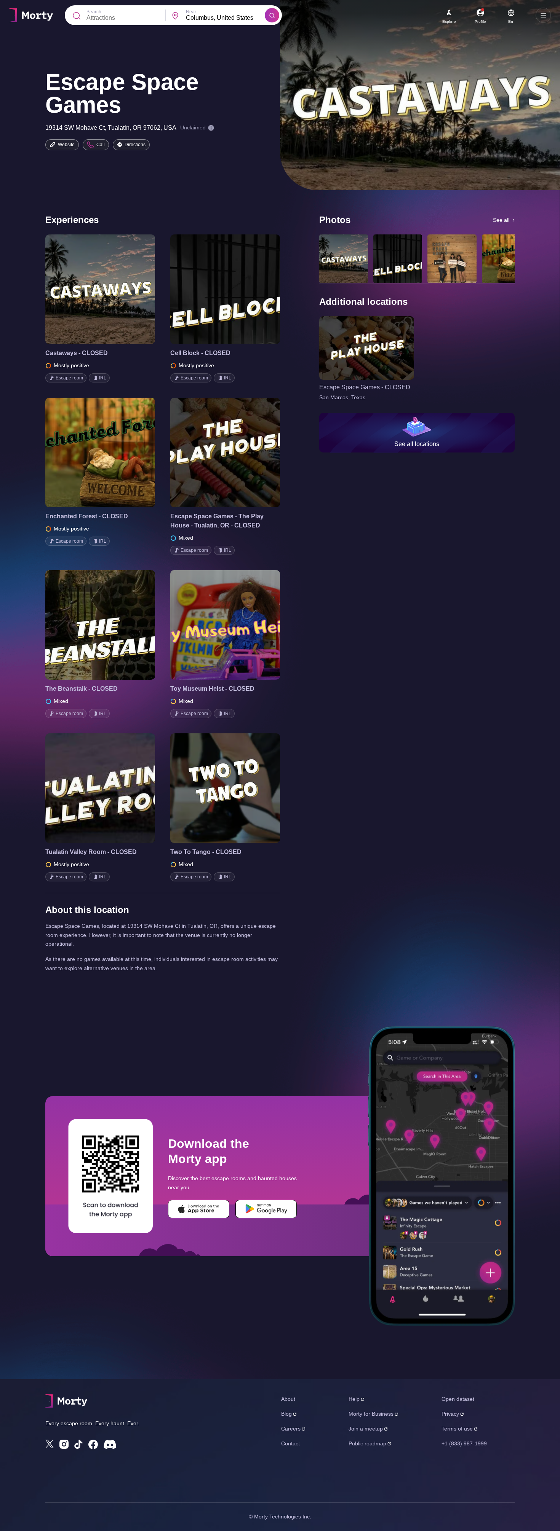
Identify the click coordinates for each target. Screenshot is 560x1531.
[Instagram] (64, 1444)
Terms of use (457, 1429)
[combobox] (225, 18)
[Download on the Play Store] (266, 1209)
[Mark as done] (110, 289)
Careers (291, 1429)
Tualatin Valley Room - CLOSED (91, 852)
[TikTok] (78, 1444)
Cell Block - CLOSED (200, 353)
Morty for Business (371, 1414)
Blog (286, 1414)
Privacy (450, 1414)
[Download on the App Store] (198, 1209)
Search (93, 11)
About (288, 1399)
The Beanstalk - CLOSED (81, 688)
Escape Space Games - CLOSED (364, 387)
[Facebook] (93, 1444)
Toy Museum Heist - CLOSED (212, 688)
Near (191, 11)
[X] (49, 1444)
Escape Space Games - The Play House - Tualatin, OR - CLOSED (217, 521)
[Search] (272, 15)
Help (354, 1399)
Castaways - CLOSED (76, 353)
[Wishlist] (89, 289)
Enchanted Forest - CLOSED (86, 516)
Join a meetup (366, 1429)
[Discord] (110, 1444)
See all (501, 220)
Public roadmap (367, 1443)
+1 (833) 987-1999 (464, 1443)
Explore (449, 21)
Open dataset (458, 1399)
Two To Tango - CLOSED (206, 852)
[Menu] (543, 15)
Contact (290, 1443)
